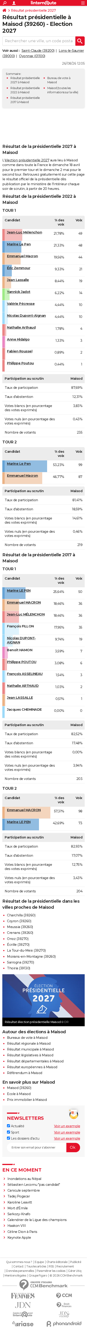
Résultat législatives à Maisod (30, 1055)
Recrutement (65, 1266)
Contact (18, 1266)
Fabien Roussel (19, 351)
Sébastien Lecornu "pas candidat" (33, 1185)
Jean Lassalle (18, 280)
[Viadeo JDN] (64, 1314)
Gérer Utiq (74, 1271)
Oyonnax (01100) (32, 56)
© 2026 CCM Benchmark (66, 1275)
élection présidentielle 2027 (27, 160)
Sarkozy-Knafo (18, 1214)
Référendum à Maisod (24, 1073)
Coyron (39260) (19, 921)
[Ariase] (23, 1323)
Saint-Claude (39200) (38, 51)
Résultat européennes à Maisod (32, 1067)
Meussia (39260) (20, 927)
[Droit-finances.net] (64, 1305)
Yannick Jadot (18, 292)
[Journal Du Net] (23, 1305)
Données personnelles (20, 1271)
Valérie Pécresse (21, 304)
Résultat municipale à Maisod (30, 1049)
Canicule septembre (23, 1190)
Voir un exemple (67, 1126)
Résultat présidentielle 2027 (33, 10)
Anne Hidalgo (18, 339)
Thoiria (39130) (18, 968)
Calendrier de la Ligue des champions (37, 1220)
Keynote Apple (19, 1237)
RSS (51, 1266)
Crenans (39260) (20, 933)
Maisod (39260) (19, 1088)
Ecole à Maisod (18, 1094)
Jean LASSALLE (20, 698)
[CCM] (64, 1296)
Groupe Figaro (38, 1275)
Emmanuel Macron (22, 256)
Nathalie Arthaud (21, 327)
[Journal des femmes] (23, 1296)
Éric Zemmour (18, 268)
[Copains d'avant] (23, 1314)
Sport (14, 1132)
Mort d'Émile (17, 1208)
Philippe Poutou (20, 363)
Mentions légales (15, 1275)
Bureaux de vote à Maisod (27, 1038)
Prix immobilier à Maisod (27, 1100)
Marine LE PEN (19, 590)
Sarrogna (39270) (20, 962)
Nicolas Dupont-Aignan (26, 315)
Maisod (52, 88)
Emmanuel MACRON (24, 602)
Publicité (75, 1262)
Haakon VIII (16, 1226)
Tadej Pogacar (18, 1196)
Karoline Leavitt (19, 1202)
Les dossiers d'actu (24, 1138)
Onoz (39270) (17, 939)
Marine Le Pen (19, 244)
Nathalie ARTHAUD (23, 686)
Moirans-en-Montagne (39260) (31, 956)
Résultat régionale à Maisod (29, 1043)
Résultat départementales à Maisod (35, 1061)
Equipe (39, 1262)
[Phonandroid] (64, 1324)
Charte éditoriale (57, 1262)
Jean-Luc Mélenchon (24, 232)
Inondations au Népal (24, 1179)
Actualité (17, 1126)
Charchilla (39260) (21, 915)
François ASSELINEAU (25, 674)
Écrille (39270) (18, 945)
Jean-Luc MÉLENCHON (26, 614)
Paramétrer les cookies (51, 1271)
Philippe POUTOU (21, 662)
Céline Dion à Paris (22, 1232)
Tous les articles (36, 1266)
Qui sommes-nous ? (19, 1262)
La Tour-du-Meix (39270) (26, 950)
